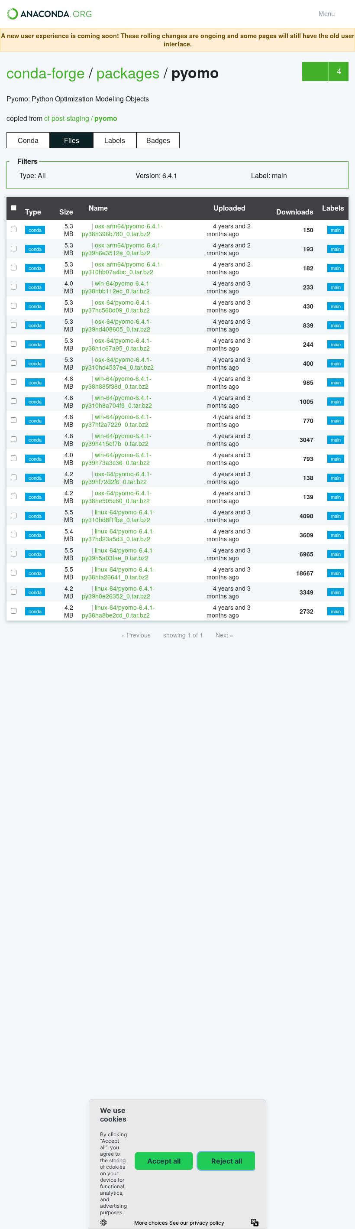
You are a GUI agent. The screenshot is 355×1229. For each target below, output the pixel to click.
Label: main (270, 175)
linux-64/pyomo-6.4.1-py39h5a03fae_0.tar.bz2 (118, 554)
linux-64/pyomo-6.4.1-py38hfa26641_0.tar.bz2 (118, 573)
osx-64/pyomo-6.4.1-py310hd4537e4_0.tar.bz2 (118, 363)
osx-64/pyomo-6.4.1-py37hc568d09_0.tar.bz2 (117, 306)
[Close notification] (346, 40)
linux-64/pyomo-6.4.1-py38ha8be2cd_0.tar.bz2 (118, 611)
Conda (28, 140)
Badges (158, 140)
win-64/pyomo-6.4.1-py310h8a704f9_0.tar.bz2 (117, 401)
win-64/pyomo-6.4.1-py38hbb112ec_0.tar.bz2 (117, 287)
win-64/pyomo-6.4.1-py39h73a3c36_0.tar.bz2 (117, 458)
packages (130, 72)
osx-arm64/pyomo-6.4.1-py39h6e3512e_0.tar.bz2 (122, 249)
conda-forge (45, 72)
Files (71, 140)
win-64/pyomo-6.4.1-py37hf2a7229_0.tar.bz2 (117, 420)
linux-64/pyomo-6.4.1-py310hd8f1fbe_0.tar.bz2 (118, 515)
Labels (114, 140)
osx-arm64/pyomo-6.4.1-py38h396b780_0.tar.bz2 (122, 229)
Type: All (33, 175)
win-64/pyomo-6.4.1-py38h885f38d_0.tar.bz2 (117, 382)
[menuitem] (36, 175)
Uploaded (228, 208)
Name (97, 208)
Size (66, 212)
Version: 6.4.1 (157, 175)
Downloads (294, 212)
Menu (328, 13)
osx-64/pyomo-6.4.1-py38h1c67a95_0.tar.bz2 (117, 344)
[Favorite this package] (315, 71)
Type (33, 212)
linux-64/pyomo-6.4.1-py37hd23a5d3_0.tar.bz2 (118, 535)
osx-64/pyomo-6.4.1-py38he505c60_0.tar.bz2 (117, 496)
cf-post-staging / (80, 118)
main (336, 229)
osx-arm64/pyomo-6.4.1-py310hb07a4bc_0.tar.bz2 (122, 268)
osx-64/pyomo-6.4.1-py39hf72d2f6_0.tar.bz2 (117, 477)
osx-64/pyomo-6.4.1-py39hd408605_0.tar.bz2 (117, 325)
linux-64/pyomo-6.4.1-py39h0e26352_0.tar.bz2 (118, 592)
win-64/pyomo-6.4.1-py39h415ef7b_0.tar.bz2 (117, 439)
